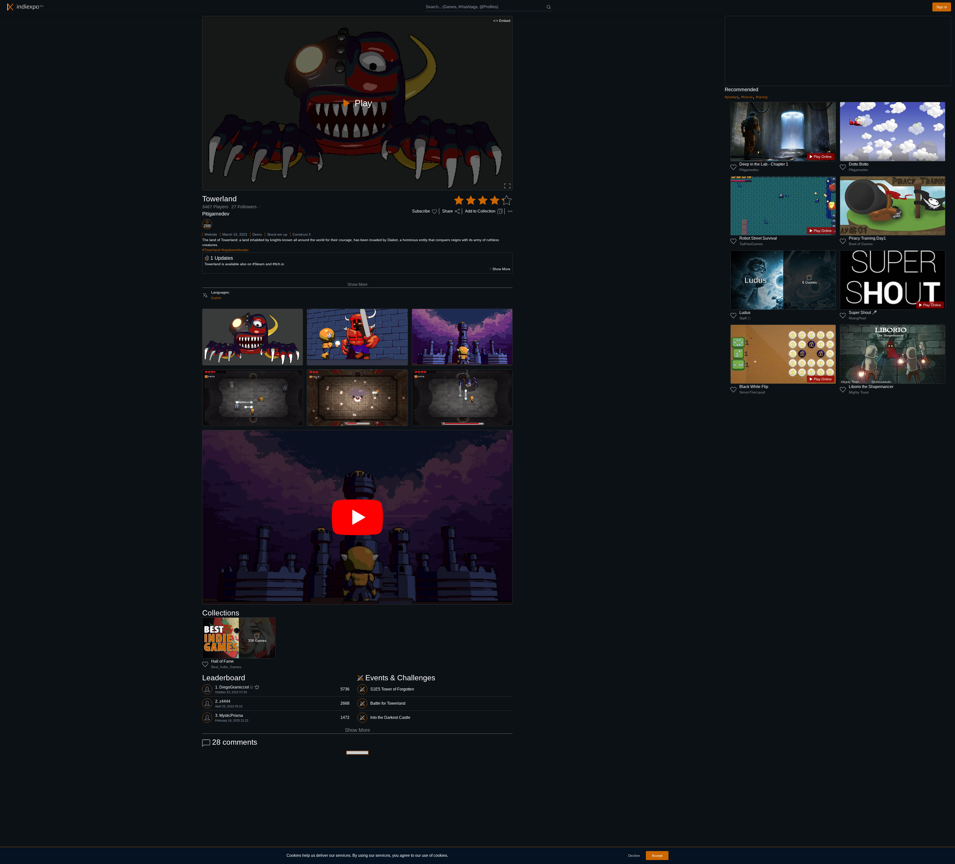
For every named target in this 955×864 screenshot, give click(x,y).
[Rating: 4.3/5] (483, 200)
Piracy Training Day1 (867, 238)
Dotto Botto (858, 164)
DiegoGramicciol (234, 687)
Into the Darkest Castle (390, 717)
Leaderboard (223, 678)
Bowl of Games (861, 244)
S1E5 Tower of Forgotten (392, 689)
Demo (257, 234)
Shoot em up (277, 234)
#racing (761, 97)
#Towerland (211, 250)
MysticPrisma (231, 715)
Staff (743, 318)
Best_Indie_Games (226, 667)
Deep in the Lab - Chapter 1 (763, 164)
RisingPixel (857, 318)
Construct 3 (301, 234)
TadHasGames (751, 244)
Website (210, 234)
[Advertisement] (838, 51)
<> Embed (501, 21)
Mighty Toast (859, 392)
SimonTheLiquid (752, 392)
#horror (747, 97)
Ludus (744, 312)
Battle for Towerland (387, 703)
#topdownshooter (235, 250)
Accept (657, 856)
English (216, 298)
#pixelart (731, 97)
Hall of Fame (222, 661)
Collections (220, 613)
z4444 (224, 701)
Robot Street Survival (758, 238)
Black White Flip (753, 387)
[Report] (510, 211)
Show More (357, 284)
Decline (634, 856)
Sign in (941, 7)
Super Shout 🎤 (863, 312)
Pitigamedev (215, 213)
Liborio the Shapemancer (871, 387)
